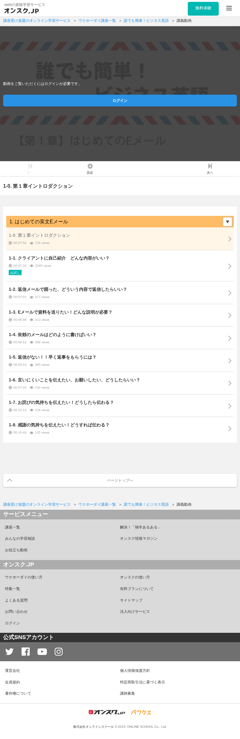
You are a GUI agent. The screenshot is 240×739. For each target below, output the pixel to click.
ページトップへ (120, 480)
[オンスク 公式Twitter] (9, 652)
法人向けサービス (135, 611)
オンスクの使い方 (135, 577)
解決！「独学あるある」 (140, 527)
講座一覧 (12, 527)
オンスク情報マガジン (139, 538)
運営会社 (12, 670)
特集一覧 (12, 589)
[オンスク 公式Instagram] (59, 652)
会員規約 (12, 682)
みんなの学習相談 (20, 538)
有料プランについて (137, 589)
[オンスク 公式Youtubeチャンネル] (42, 652)
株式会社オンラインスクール (93, 726)
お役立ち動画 (16, 550)
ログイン (120, 100)
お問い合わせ (16, 611)
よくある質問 (16, 600)
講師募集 (127, 693)
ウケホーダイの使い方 (23, 577)
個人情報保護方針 (135, 670)
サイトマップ (131, 600)
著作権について (18, 693)
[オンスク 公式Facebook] (26, 652)
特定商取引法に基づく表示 (142, 682)
